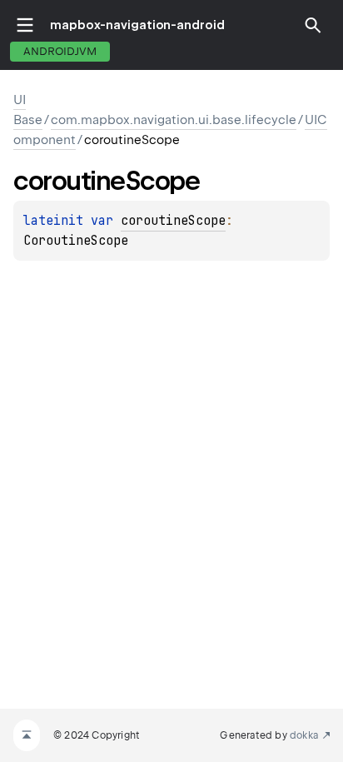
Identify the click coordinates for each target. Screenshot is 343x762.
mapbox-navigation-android (137, 24)
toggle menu (25, 25)
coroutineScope (173, 220)
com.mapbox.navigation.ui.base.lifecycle (173, 119)
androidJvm (60, 51)
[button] (313, 25)
